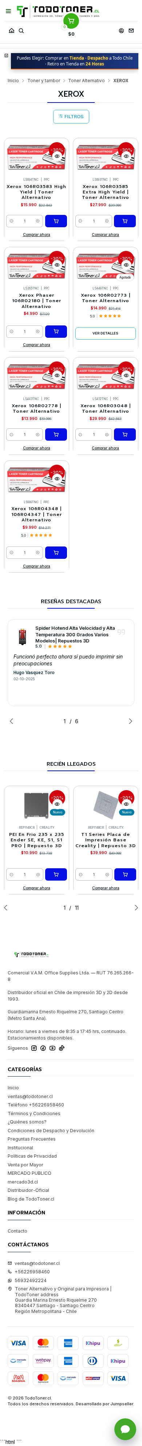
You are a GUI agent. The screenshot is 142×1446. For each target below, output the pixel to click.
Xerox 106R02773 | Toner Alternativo (105, 298)
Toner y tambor (43, 81)
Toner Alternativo (86, 81)
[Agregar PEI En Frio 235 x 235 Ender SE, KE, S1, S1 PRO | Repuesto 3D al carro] (56, 874)
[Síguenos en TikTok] (62, 1048)
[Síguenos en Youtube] (52, 1048)
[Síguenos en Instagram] (34, 1048)
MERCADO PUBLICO (29, 1173)
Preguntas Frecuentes (32, 1139)
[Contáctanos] (131, 28)
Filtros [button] (73, 116)
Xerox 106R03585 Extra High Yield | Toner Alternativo (105, 192)
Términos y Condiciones (34, 1113)
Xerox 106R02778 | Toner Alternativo (36, 408)
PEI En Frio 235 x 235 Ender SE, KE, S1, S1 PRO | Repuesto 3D (36, 840)
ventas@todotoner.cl (30, 1096)
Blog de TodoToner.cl (31, 1199)
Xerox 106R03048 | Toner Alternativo (105, 408)
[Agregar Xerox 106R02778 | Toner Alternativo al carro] (56, 434)
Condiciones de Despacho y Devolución (51, 1130)
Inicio (13, 81)
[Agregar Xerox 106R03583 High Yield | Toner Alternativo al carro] (56, 221)
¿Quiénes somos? (27, 1122)
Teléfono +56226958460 (36, 1104)
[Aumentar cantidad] (38, 221)
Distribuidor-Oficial (28, 1190)
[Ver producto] (22, 637)
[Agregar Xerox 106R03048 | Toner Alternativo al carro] (125, 434)
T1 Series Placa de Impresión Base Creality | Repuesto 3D (105, 840)
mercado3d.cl (23, 1182)
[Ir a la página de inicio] (58, 11)
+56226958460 (32, 1271)
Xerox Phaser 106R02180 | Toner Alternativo (36, 301)
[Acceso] (121, 28)
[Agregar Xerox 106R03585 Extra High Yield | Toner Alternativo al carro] (125, 221)
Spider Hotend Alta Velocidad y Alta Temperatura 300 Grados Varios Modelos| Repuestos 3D (75, 634)
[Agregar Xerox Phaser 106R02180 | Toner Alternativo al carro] (56, 331)
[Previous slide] (13, 721)
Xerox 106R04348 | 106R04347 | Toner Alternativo (36, 514)
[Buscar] (21, 28)
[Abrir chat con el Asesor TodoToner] (125, 1429)
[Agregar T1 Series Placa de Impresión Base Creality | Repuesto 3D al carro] (125, 874)
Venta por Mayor (25, 1164)
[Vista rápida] (57, 156)
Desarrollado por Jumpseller (104, 1403)
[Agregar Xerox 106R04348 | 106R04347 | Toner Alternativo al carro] (56, 552)
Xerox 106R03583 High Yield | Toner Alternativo (36, 192)
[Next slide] (128, 721)
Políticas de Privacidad (32, 1156)
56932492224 (31, 1280)
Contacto (17, 1231)
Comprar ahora (36, 234)
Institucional (20, 1147)
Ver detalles (105, 333)
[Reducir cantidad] (11, 221)
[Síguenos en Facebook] (43, 1048)
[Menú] (8, 11)
